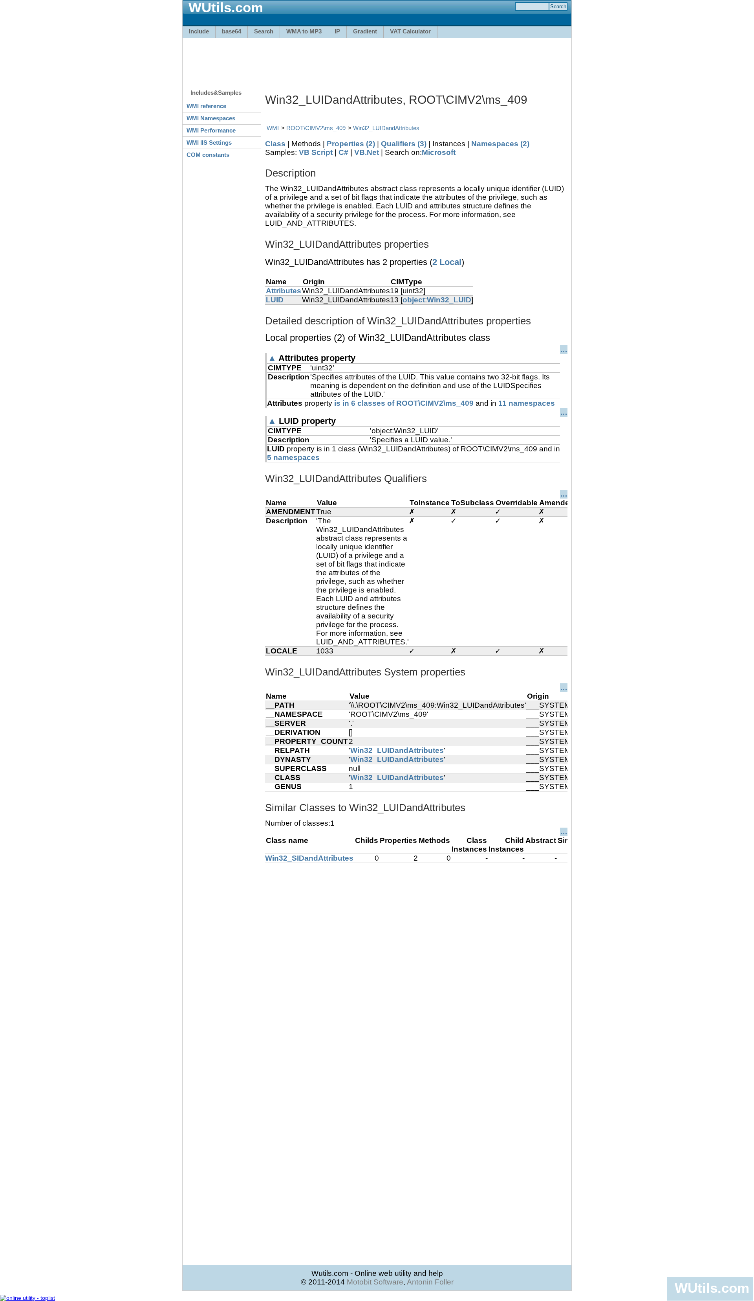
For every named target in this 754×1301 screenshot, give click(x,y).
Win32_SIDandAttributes (309, 858)
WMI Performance (211, 130)
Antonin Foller (430, 1282)
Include (199, 31)
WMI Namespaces (211, 118)
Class (275, 144)
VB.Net (366, 152)
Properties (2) (351, 144)
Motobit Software (375, 1282)
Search (263, 31)
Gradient (365, 31)
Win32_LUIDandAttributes (386, 128)
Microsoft (439, 152)
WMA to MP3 (304, 31)
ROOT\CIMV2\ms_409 (316, 128)
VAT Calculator (410, 31)
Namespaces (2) (500, 144)
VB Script (316, 152)
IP (337, 31)
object (414, 300)
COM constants (208, 154)
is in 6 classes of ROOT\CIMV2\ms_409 (404, 403)
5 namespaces (293, 457)
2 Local (446, 262)
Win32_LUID (449, 300)
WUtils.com (712, 1287)
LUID (275, 300)
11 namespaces (526, 403)
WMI (273, 128)
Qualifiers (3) (403, 144)
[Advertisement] (377, 59)
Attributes (283, 291)
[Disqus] (416, 961)
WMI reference (206, 106)
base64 (231, 31)
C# (343, 152)
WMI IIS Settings (209, 142)
